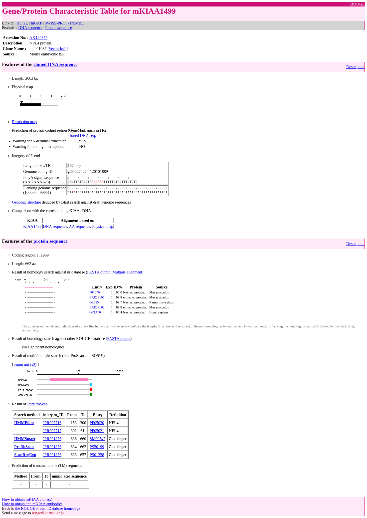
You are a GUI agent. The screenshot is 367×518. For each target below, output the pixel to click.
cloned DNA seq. (82, 135)
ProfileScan (24, 447)
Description (355, 67)
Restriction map (24, 122)
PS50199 (97, 447)
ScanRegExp (25, 455)
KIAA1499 (32, 226)
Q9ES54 (95, 302)
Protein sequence (58, 27)
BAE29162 (97, 307)
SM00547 (97, 439)
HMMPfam (24, 423)
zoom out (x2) (25, 364)
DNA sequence (30, 27)
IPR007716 (52, 423)
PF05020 (97, 423)
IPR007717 (52, 431)
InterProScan (37, 404)
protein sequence (50, 241)
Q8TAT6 (95, 312)
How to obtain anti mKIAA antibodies (32, 504)
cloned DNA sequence (55, 64)
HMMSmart (24, 439)
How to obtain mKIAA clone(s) (27, 499)
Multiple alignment (127, 272)
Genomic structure (26, 202)
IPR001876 (52, 439)
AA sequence (79, 226)
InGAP (36, 23)
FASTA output (98, 272)
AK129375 (38, 37)
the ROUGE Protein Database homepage (47, 508)
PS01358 (97, 455)
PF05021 (97, 431)
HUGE (22, 23)
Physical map (102, 226)
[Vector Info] (57, 48)
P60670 (94, 292)
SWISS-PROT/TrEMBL (64, 23)
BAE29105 (97, 297)
